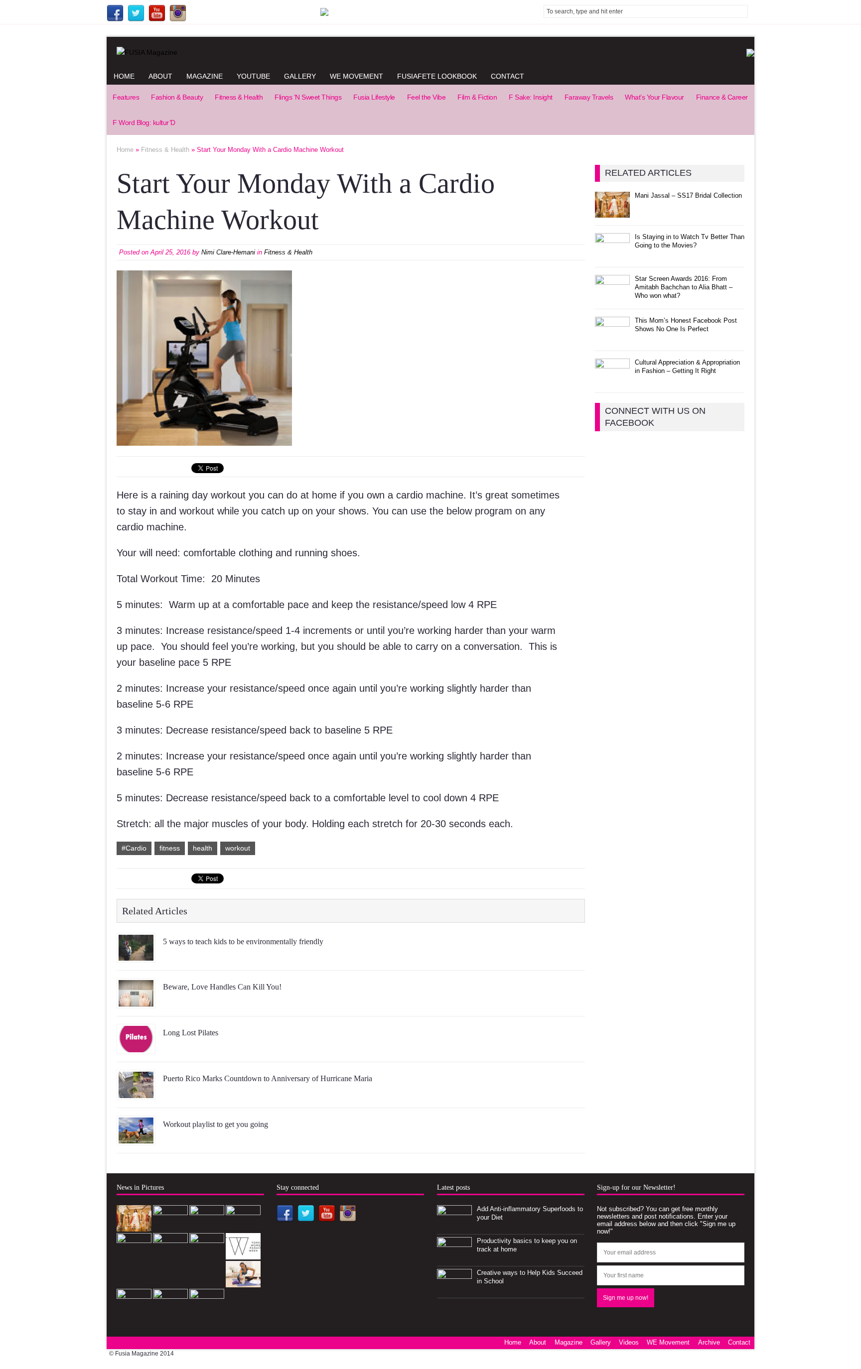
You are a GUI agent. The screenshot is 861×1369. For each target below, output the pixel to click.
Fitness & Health (239, 97)
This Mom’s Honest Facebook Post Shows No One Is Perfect (686, 325)
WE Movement (356, 76)
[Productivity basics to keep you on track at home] (454, 1258)
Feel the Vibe (426, 97)
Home (124, 76)
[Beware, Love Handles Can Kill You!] (136, 1001)
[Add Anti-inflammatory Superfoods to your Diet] (454, 1226)
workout (237, 848)
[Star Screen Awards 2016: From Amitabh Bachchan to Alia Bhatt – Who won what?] (612, 295)
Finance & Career (722, 97)
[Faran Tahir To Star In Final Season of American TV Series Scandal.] (206, 1226)
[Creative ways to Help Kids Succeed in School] (454, 1290)
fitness (169, 848)
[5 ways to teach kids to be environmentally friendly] (136, 955)
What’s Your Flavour (654, 97)
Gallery (300, 76)
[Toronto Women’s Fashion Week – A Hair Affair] (243, 1253)
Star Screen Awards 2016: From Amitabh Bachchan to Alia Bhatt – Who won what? (683, 287)
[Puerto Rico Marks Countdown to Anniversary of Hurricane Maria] (136, 1092)
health (202, 848)
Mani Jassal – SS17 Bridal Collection (688, 195)
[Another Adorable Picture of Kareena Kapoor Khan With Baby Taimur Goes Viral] (134, 1309)
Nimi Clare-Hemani (228, 252)
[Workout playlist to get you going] (136, 1138)
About (160, 76)
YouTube (253, 76)
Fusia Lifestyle (374, 97)
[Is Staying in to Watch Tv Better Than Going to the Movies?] (612, 253)
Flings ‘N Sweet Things (308, 97)
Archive (709, 1342)
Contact (507, 76)
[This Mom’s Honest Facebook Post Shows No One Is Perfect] (612, 337)
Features (126, 97)
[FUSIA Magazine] (430, 52)
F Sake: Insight (531, 97)
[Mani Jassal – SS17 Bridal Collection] (612, 212)
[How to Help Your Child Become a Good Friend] (206, 1254)
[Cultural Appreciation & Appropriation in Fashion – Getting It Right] (612, 379)
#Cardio (134, 848)
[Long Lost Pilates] (136, 1046)
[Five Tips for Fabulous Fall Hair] (206, 1309)
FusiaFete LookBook (437, 76)
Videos (629, 1342)
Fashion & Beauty (177, 97)
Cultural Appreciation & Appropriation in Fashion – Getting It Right (687, 366)
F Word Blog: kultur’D (144, 122)
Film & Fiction (477, 97)
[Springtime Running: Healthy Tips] (170, 1309)
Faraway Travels (589, 97)
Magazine (204, 76)
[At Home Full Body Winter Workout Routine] (243, 1281)
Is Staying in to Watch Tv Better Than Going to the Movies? (689, 241)
